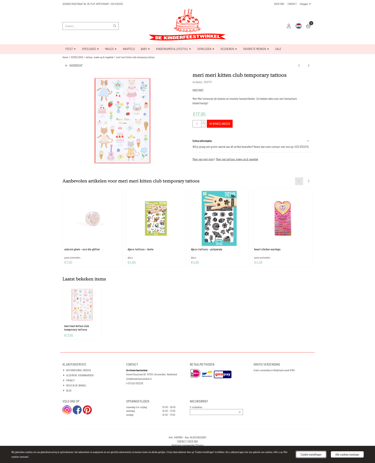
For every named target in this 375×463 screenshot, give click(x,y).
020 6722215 (117, 3)
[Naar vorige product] (299, 66)
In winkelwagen (219, 123)
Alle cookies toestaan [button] (347, 454)
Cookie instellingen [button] (311, 454)
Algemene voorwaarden (183, 445)
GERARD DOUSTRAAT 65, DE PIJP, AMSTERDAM (85, 3)
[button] (289, 26)
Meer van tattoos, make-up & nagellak (237, 159)
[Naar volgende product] (309, 66)
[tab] (252, 141)
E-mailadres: (196, 407)
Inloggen (304, 3)
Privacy (199, 445)
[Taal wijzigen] (299, 26)
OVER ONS (279, 3)
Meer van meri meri (203, 159)
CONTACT (292, 3)
